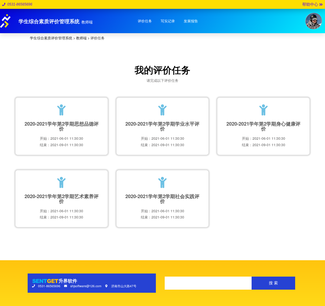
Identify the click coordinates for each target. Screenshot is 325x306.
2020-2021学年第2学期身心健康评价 (263, 126)
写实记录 (168, 20)
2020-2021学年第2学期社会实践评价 (162, 199)
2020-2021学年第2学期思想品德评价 (62, 126)
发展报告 (191, 20)
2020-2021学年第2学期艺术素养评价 (62, 199)
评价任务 (145, 20)
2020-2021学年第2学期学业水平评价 (162, 126)
